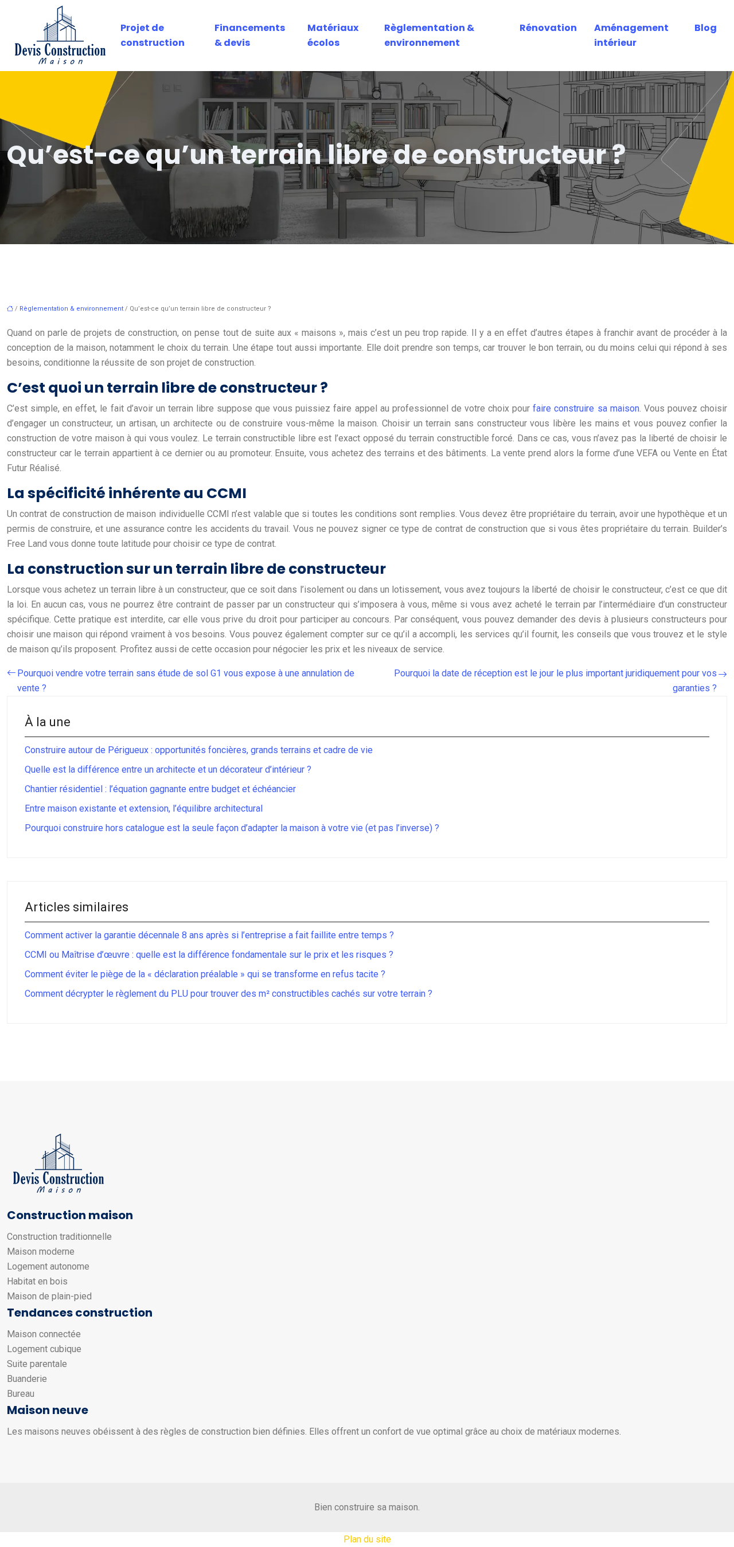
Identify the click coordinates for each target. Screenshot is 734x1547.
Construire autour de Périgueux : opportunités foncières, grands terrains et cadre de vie (199, 750)
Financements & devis (249, 35)
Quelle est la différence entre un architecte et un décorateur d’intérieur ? (168, 769)
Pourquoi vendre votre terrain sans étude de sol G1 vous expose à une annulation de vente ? (185, 681)
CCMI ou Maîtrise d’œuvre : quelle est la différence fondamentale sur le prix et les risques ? (209, 954)
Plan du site (367, 1539)
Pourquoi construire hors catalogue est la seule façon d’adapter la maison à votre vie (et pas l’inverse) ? (232, 828)
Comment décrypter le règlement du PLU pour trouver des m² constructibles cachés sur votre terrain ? (228, 993)
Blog (705, 27)
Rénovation (548, 27)
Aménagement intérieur (631, 35)
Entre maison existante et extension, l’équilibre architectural (144, 808)
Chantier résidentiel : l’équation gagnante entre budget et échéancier (160, 789)
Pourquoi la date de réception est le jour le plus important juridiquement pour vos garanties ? (555, 681)
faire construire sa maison (586, 408)
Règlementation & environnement (429, 35)
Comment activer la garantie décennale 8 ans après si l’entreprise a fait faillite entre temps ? (209, 935)
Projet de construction (152, 35)
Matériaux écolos (332, 35)
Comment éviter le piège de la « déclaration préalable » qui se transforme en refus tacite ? (205, 974)
